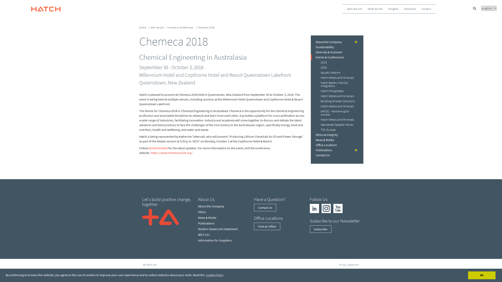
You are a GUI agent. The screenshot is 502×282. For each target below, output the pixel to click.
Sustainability (325, 47)
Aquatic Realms (330, 72)
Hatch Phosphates (332, 91)
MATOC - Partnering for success (335, 112)
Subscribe (320, 229)
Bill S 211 (204, 235)
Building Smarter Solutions (338, 101)
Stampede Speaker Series (337, 125)
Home (142, 27)
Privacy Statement (349, 265)
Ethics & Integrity (327, 135)
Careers (426, 9)
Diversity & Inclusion (329, 52)
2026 (324, 67)
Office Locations (326, 145)
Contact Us (323, 155)
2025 (324, 62)
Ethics (202, 212)
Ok (482, 275)
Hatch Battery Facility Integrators (334, 84)
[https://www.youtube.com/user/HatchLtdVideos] (338, 208)
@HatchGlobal (158, 148)
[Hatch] (46, 8)
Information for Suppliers (215, 240)
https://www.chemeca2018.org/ (172, 153)
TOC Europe (328, 130)
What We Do (375, 9)
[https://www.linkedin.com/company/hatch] (314, 208)
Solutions (410, 9)
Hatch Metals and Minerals (337, 78)
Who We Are (354, 9)
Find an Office (267, 226)
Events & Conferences (180, 27)
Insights (393, 9)
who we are (157, 27)
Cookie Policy (214, 275)
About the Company (329, 42)
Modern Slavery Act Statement (218, 229)
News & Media (325, 140)
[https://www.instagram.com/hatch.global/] (326, 208)
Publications (324, 150)
